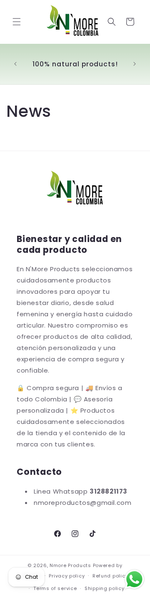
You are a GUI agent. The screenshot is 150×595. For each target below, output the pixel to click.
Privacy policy (67, 575)
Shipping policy (105, 588)
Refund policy (110, 575)
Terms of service (55, 588)
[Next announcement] (134, 64)
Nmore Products (70, 565)
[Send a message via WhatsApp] (134, 579)
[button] (17, 22)
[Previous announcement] (15, 64)
